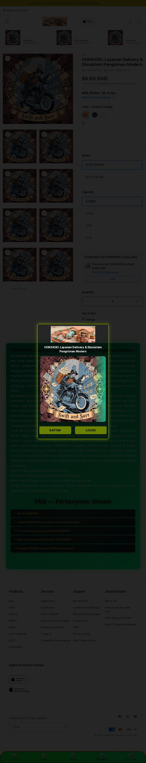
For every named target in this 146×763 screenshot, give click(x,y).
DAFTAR (55, 430)
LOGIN (91, 430)
